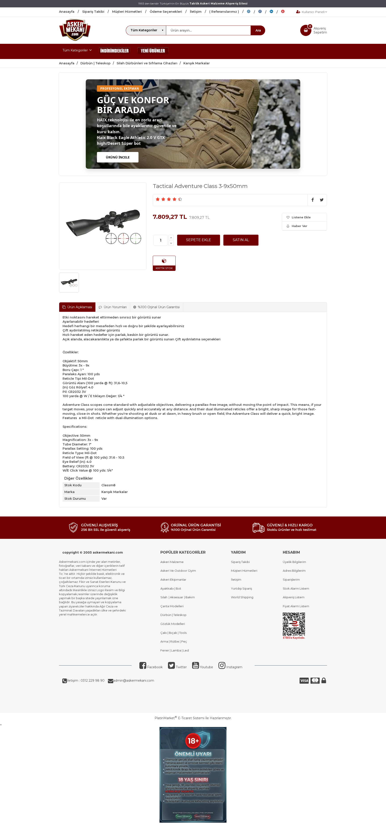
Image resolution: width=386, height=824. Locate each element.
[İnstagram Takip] (252, 12)
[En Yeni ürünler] (153, 51)
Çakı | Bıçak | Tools (173, 632)
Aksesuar (176, 597)
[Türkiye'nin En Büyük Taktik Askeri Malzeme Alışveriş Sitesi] (74, 40)
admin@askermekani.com (133, 681)
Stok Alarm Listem (296, 588)
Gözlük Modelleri (172, 624)
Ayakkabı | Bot (170, 588)
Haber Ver (299, 226)
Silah (164, 597)
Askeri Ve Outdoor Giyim (178, 570)
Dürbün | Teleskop (173, 615)
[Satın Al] (240, 240)
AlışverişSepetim (320, 30)
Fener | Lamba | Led (174, 650)
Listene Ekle (301, 217)
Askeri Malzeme (172, 562)
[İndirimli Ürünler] (114, 51)
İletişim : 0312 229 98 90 (86, 681)
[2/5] (160, 199)
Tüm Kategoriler (75, 50)
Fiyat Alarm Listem (296, 606)
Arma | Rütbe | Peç (173, 641)
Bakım (190, 597)
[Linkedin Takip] (275, 12)
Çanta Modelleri (172, 606)
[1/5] (158, 199)
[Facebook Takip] (264, 12)
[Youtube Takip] (286, 12)
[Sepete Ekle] (198, 240)
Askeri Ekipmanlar (173, 579)
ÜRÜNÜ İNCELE (118, 157)
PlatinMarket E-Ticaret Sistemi (179, 718)
